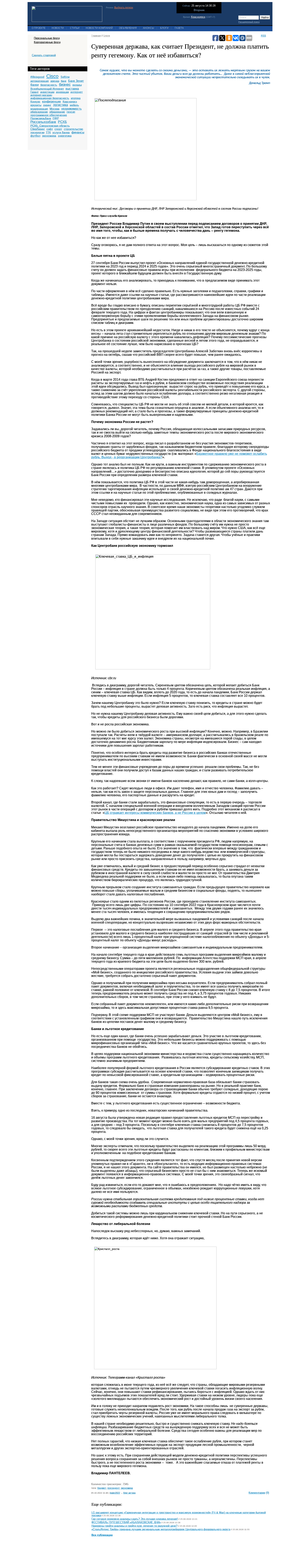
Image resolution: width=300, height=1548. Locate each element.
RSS (263, 35)
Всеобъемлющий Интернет (47, 88)
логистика (60, 105)
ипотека (75, 98)
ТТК (48, 132)
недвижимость (71, 108)
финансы (77, 132)
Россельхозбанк (43, 122)
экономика (49, 135)
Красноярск (198, 16)
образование (57, 111)
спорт (58, 129)
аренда (54, 81)
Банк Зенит (76, 81)
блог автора (129, 1493)
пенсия (71, 111)
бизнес (65, 85)
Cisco (52, 76)
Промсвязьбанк (40, 118)
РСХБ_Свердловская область (50, 125)
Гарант (34, 92)
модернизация (39, 108)
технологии (37, 132)
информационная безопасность (49, 98)
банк (63, 81)
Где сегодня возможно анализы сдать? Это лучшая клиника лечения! (134, 1519)
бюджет (101, 1488)
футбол (35, 135)
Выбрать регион (123, 7)
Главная (96, 35)
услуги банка (61, 132)
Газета (179, 28)
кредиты (35, 105)
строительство (73, 129)
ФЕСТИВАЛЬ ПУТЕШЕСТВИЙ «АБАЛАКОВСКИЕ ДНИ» (126, 1522)
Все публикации (102, 1535)
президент (113, 1488)
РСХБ (62, 122)
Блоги (164, 28)
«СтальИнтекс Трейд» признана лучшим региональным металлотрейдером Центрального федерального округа (160, 1529)
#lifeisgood (37, 76)
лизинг (47, 105)
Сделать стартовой (44, 55)
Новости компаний (99, 28)
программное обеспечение (48, 115)
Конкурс (35, 101)
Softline (65, 76)
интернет (76, 92)
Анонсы (148, 28)
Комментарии (257, 1492)
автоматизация (39, 81)
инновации (62, 92)
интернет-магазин (41, 95)
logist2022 (115, 1493)
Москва (54, 108)
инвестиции (47, 92)
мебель (74, 105)
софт (50, 129)
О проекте (39, 28)
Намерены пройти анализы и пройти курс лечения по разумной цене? (134, 1526)
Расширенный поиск (249, 22)
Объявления (128, 28)
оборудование (39, 111)
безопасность (48, 84)
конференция (51, 101)
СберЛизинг (37, 129)
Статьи (75, 28)
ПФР (56, 118)
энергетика (64, 135)
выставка (72, 88)
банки (34, 84)
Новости (58, 28)
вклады (77, 84)
